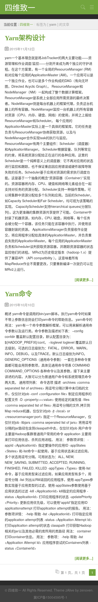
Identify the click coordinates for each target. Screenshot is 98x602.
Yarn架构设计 (25, 38)
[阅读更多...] (84, 279)
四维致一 (20, 7)
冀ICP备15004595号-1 (50, 597)
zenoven (86, 590)
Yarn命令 (18, 294)
